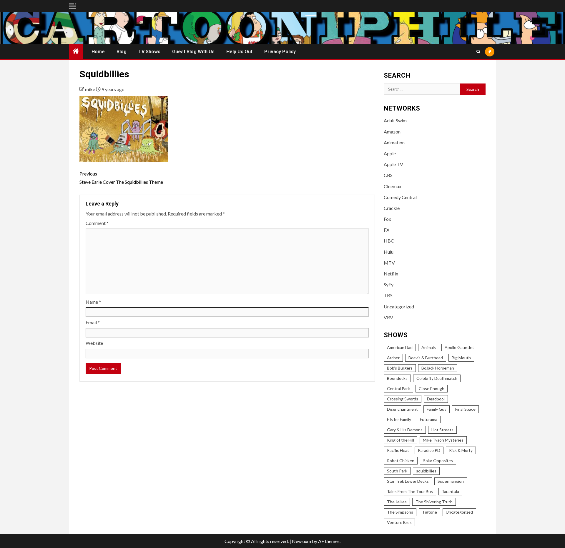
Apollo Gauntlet (459, 347)
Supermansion (451, 481)
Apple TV (393, 164)
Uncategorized (399, 306)
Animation (394, 142)
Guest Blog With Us (193, 51)
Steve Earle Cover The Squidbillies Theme (121, 177)
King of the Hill (400, 439)
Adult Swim (395, 120)
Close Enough (431, 388)
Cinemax (392, 186)
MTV (389, 262)
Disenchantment (402, 409)
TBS (388, 295)
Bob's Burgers (400, 367)
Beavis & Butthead (425, 357)
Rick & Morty (461, 450)
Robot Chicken (400, 460)
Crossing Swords (402, 398)
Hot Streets (442, 429)
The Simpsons (400, 511)
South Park (397, 470)
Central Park (398, 388)
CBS (388, 175)
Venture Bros (399, 522)
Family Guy (436, 409)
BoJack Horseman (437, 367)
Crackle (392, 208)
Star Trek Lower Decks (408, 481)
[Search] (478, 51)
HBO (389, 240)
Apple (390, 153)
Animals (428, 347)
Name (93, 302)
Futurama (428, 419)
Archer (393, 357)
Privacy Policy (280, 51)
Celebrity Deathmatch (436, 378)
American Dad (400, 347)
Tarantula (450, 491)
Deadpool (436, 398)
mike (90, 89)
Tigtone (429, 511)
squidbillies (426, 470)
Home (98, 51)
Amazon (392, 131)
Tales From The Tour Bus (410, 491)
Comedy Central (400, 197)
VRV (388, 317)
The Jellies (397, 501)
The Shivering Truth (434, 501)
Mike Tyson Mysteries (443, 439)
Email (93, 322)
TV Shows (149, 51)
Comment (97, 223)
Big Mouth (461, 357)
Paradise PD (429, 450)
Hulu (388, 252)
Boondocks (397, 378)
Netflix (391, 273)
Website (94, 343)
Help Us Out (239, 51)
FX (386, 230)
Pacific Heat (398, 450)
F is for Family (399, 419)
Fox (387, 219)
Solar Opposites (438, 460)
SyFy (388, 284)
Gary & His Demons (405, 429)
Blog (122, 51)
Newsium (301, 541)
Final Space (465, 409)
